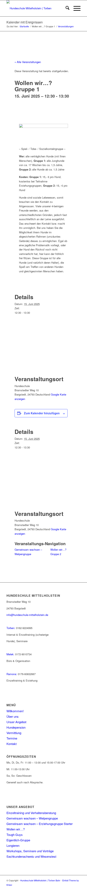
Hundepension (15, 727)
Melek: (10, 654)
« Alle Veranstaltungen (28, 62)
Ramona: (11, 674)
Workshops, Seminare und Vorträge (30, 851)
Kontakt (11, 744)
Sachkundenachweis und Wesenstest (31, 856)
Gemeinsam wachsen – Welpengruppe (32, 818)
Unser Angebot (16, 722)
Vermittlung (13, 733)
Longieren (12, 845)
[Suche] (65, 8)
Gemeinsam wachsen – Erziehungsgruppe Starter (39, 824)
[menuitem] (65, 8)
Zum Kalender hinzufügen (42, 413)
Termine (11, 738)
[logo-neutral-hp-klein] (36, 8)
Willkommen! (15, 711)
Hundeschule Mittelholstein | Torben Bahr (40, 880)
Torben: (10, 628)
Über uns (12, 716)
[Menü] (75, 8)
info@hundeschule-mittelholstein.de (27, 615)
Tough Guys (14, 834)
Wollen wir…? (15, 829)
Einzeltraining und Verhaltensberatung (31, 813)
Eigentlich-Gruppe (18, 840)
